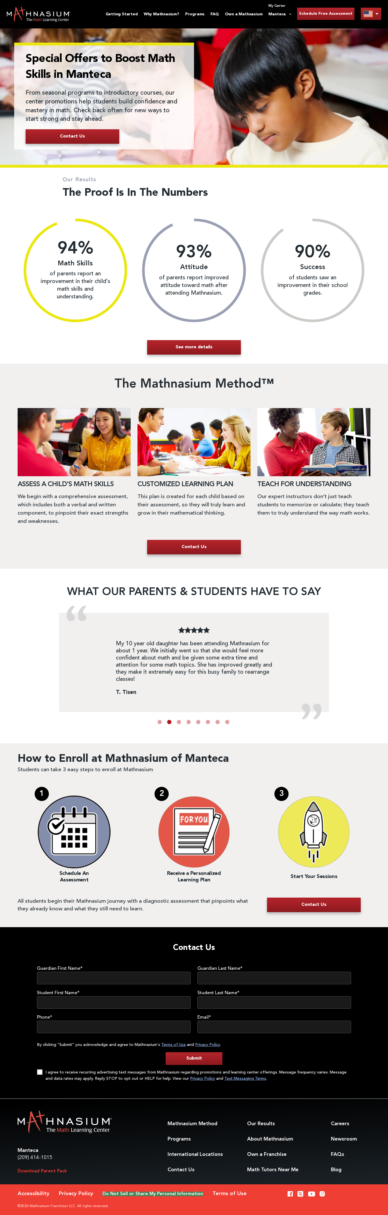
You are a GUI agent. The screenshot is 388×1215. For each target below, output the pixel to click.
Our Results (261, 1123)
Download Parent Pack (42, 1171)
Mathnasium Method (192, 1123)
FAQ (214, 14)
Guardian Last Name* (220, 968)
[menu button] (371, 14)
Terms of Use (173, 1045)
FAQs (337, 1154)
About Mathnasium (270, 1139)
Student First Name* (58, 993)
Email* (204, 1017)
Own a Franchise (267, 1154)
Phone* (44, 1017)
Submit (194, 1058)
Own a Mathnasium (244, 14)
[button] (159, 722)
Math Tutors (273, 1169)
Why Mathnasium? (161, 14)
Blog (336, 1169)
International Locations (195, 1154)
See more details (194, 347)
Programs (195, 14)
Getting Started (122, 14)
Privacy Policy (207, 1045)
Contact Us (181, 1169)
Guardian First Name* (60, 968)
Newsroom (344, 1139)
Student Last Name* (218, 993)
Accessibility (33, 1194)
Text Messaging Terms (245, 1079)
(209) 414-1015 (35, 1157)
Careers (340, 1123)
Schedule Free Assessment (325, 14)
